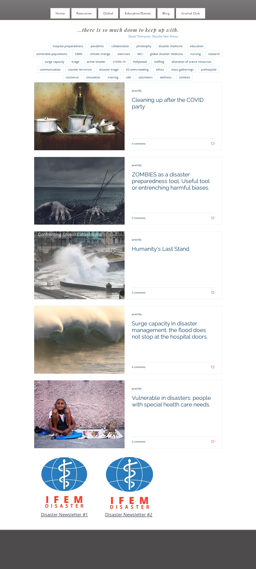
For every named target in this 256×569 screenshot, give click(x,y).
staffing (159, 62)
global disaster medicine (166, 54)
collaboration (120, 46)
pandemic (97, 46)
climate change (100, 54)
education (196, 46)
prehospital (208, 69)
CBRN (78, 54)
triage (75, 62)
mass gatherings (182, 69)
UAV (128, 77)
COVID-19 (119, 62)
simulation (93, 77)
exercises (124, 54)
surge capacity (54, 62)
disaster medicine (171, 46)
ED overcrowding (137, 69)
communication (50, 69)
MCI (140, 54)
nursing (195, 54)
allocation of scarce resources (191, 62)
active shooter (96, 62)
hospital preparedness (68, 46)
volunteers (145, 77)
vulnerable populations (51, 54)
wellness (166, 77)
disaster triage (109, 69)
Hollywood (140, 62)
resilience (72, 77)
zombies (184, 77)
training (113, 77)
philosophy (143, 46)
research (214, 54)
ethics (160, 69)
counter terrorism (80, 69)
